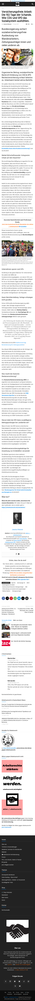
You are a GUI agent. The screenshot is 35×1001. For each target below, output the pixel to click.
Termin (9, 992)
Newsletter (9, 994)
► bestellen (23, 226)
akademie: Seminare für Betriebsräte (12, 849)
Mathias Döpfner (6, 591)
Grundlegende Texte (7, 882)
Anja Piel (13, 582)
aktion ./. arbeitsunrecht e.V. (11, 997)
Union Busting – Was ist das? (10, 877)
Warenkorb (5, 895)
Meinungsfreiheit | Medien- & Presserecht (13, 880)
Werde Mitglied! (17, 994)
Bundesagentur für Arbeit (8, 584)
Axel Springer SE (21, 582)
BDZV (28, 582)
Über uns (4, 844)
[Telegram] (19, 598)
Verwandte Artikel (7, 620)
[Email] (23, 598)
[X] (7, 598)
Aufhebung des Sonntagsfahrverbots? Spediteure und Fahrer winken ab (16, 712)
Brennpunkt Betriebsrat (8, 875)
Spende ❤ (25, 994)
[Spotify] (14, 981)
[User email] (18, 554)
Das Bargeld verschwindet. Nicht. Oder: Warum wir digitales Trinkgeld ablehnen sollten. (21, 627)
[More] (31, 598)
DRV (26, 586)
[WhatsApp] (15, 598)
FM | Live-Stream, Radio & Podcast (11, 859)
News (22, 992)
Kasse (3, 900)
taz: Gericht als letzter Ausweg (21, 641)
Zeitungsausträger (16, 591)
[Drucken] (27, 598)
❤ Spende (4, 862)
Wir (5, 992)
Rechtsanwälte (6, 910)
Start (3, 8)
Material (4, 852)
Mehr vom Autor (17, 620)
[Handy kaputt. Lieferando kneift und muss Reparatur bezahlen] (6, 635)
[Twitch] (28, 981)
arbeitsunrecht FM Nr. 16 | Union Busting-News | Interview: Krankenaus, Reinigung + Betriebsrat (9, 611)
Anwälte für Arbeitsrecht (18, 1)
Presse (3, 857)
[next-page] (5, 649)
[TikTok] (24, 981)
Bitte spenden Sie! (23, 579)
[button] (3, 4)
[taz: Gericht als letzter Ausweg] (6, 643)
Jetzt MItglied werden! (8, 865)
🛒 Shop (27, 992)
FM (13, 992)
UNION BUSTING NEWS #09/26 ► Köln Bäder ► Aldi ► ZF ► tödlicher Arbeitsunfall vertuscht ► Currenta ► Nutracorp (17, 720)
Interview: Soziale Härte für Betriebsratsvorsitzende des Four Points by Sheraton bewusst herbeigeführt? (17, 705)
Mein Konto (5, 897)
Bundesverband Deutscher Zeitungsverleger (13, 586)
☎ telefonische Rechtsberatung (10, 854)
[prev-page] (3, 649)
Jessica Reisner (7, 24)
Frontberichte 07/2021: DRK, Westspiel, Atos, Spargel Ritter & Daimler (25, 610)
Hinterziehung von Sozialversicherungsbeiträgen (14, 589)
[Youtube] (19, 986)
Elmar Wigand (17, 540)
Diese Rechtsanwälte (10, 748)
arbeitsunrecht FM (10, 542)
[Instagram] (10, 981)
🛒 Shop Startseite (7, 892)
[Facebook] (16, 554)
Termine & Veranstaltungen (9, 847)
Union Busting (23, 538)
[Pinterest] (11, 598)
